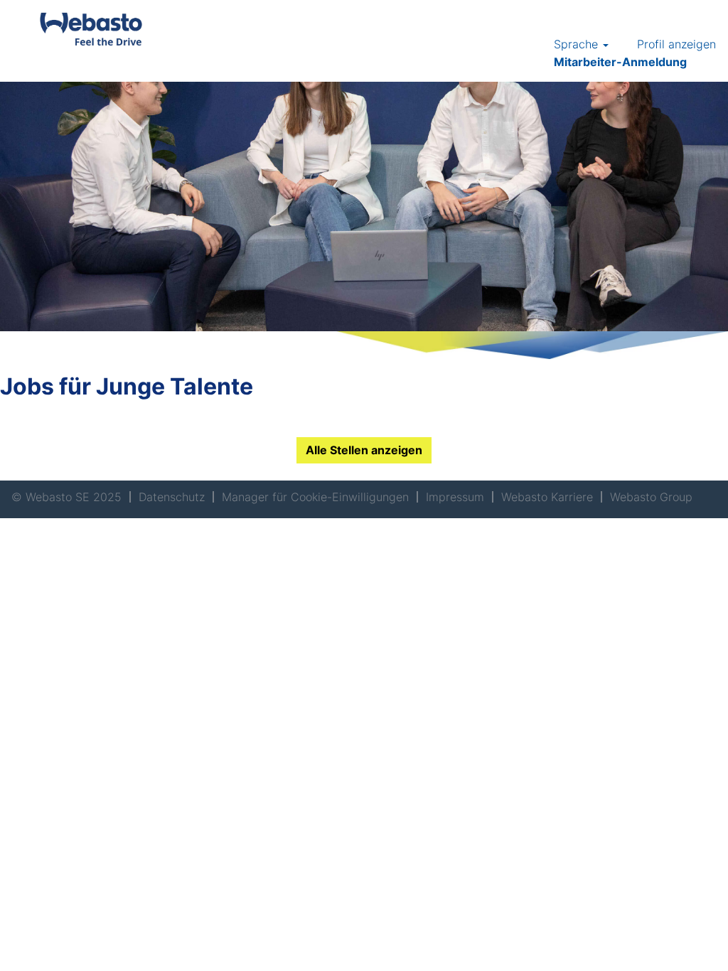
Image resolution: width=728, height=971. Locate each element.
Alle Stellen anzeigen (364, 450)
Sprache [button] (577, 44)
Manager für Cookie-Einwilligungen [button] (315, 497)
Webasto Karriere (547, 497)
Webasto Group (651, 497)
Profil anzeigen (676, 44)
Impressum (455, 497)
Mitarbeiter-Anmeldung (620, 62)
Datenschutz (172, 497)
